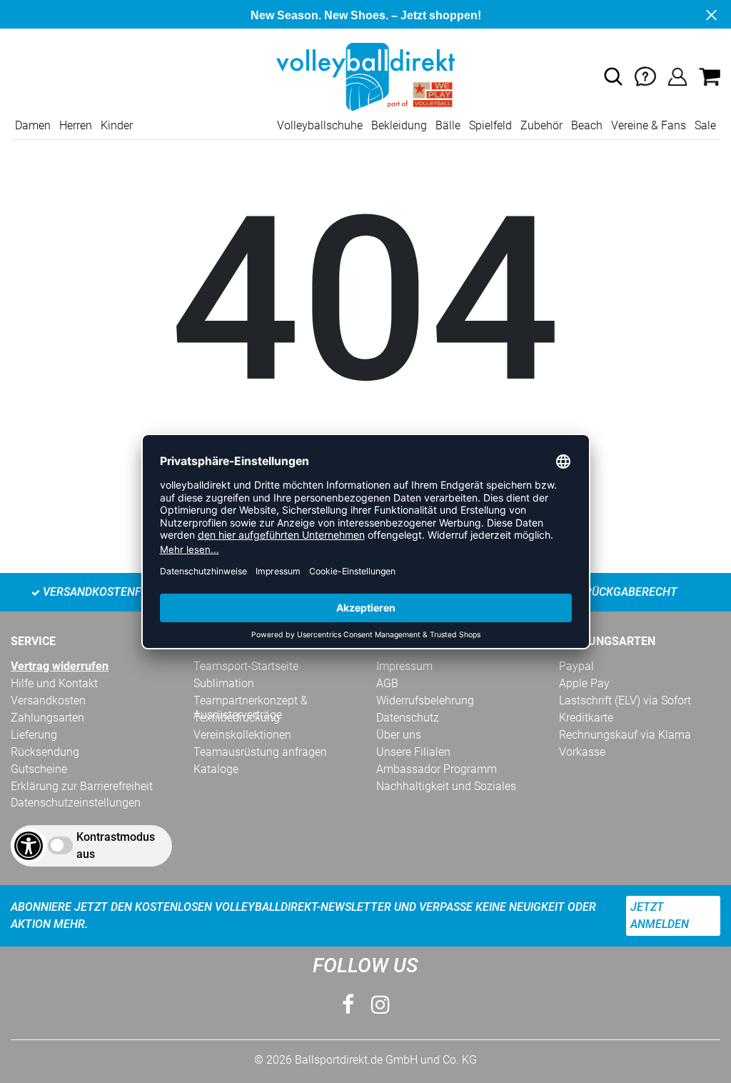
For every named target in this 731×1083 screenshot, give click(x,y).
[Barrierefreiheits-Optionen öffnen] (28, 846)
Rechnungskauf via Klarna (625, 735)
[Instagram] (380, 1004)
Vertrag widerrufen (60, 666)
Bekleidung (399, 125)
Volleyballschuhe (320, 125)
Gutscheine (39, 769)
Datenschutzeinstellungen (76, 802)
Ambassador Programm (436, 769)
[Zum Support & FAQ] (645, 76)
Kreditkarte (586, 717)
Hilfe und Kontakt (54, 683)
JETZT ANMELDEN (659, 915)
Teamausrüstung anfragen (260, 752)
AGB (387, 683)
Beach (587, 125)
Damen (33, 125)
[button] (613, 76)
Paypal (576, 666)
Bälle (447, 125)
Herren (75, 125)
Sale (705, 125)
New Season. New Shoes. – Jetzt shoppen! (366, 15)
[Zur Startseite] (365, 76)
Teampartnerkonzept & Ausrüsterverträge (250, 701)
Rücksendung (45, 752)
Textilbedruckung (236, 717)
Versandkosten (48, 700)
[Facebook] (348, 1004)
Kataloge (215, 769)
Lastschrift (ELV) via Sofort (625, 700)
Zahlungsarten (47, 717)
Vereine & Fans (648, 125)
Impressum (404, 666)
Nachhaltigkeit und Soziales (446, 786)
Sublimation (223, 683)
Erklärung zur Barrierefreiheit (82, 786)
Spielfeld (490, 125)
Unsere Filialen (413, 752)
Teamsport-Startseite (245, 666)
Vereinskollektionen (242, 735)
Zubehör (541, 125)
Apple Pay (584, 683)
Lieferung (34, 735)
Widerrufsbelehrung (425, 700)
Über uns (398, 735)
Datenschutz (407, 717)
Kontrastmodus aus (115, 845)
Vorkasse (582, 752)
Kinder (117, 125)
